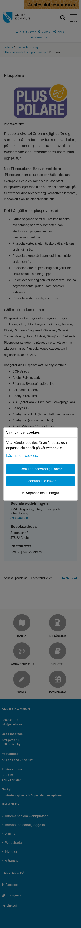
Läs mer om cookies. (22, 455)
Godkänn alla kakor (41, 481)
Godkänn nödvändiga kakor (40, 469)
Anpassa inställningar (42, 493)
